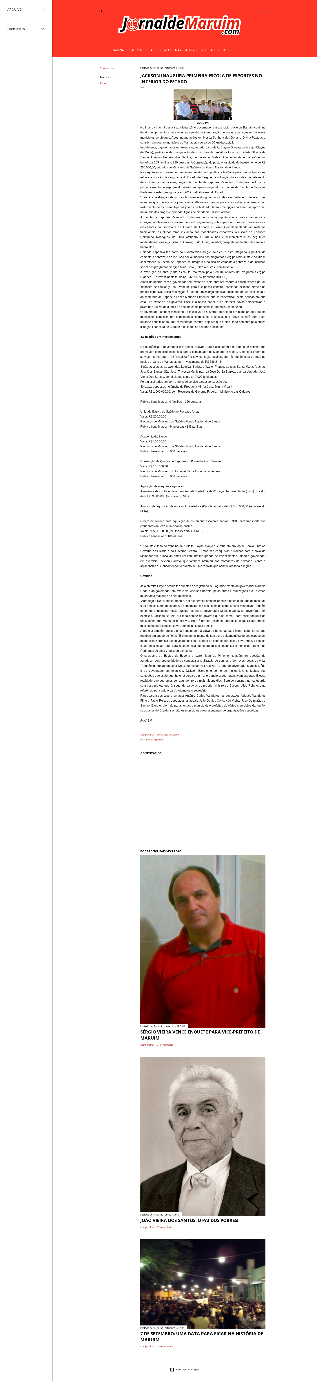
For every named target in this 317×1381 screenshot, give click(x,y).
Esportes (105, 83)
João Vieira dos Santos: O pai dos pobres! (189, 1220)
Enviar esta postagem (168, 734)
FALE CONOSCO (220, 50)
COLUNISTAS (145, 50)
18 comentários (165, 1346)
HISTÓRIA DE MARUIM (171, 50)
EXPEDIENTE (198, 50)
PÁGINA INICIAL (124, 50)
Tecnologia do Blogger (187, 1369)
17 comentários (165, 1227)
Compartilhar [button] (107, 68)
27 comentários (165, 1044)
